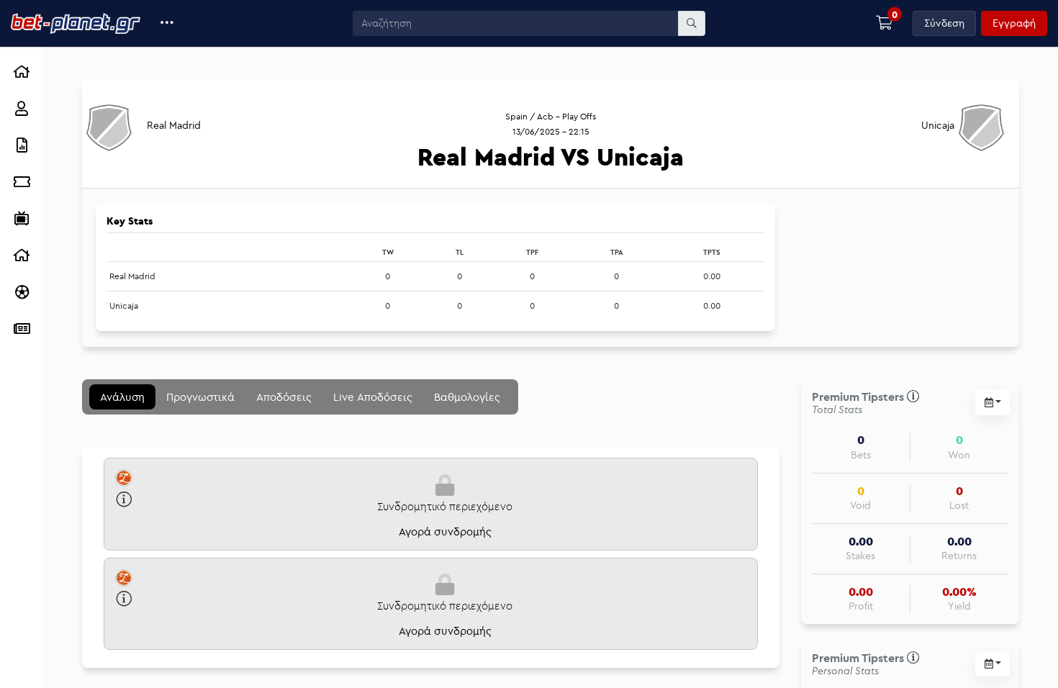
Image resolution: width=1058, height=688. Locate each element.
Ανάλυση (122, 397)
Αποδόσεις (284, 397)
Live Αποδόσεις (372, 397)
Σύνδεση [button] (944, 23)
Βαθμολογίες (467, 397)
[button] (167, 23)
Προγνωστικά (200, 397)
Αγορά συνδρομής (445, 531)
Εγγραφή (1014, 23)
